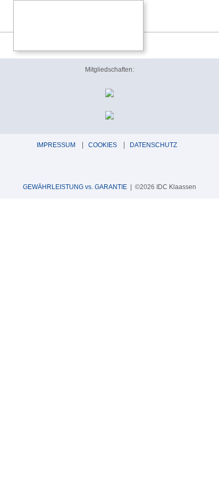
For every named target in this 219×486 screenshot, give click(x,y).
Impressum (56, 145)
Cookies (102, 145)
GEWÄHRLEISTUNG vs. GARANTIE (75, 187)
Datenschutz (153, 145)
